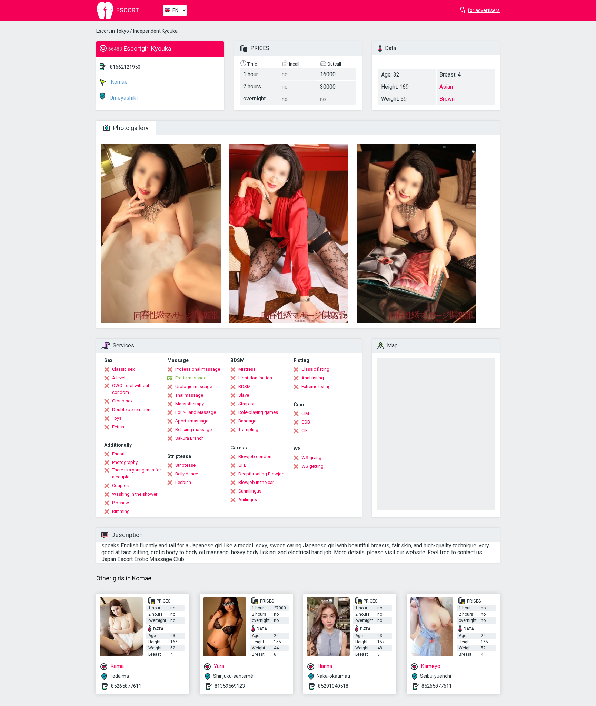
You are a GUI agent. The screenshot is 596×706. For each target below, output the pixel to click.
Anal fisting (312, 377)
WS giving (311, 457)
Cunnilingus (249, 491)
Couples (120, 485)
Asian (446, 86)
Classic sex (123, 369)
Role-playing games (258, 412)
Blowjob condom (255, 456)
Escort (118, 453)
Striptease (185, 465)
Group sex (122, 401)
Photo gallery (130, 127)
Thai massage (189, 395)
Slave (243, 395)
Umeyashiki (123, 98)
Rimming (121, 511)
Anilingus (247, 499)
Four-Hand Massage (195, 412)
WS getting (312, 466)
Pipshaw (120, 502)
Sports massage (191, 421)
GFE (242, 465)
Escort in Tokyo (112, 31)
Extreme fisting (316, 386)
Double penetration (131, 409)
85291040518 (333, 686)
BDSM (244, 386)
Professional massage (197, 369)
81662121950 (125, 67)
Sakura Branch (189, 438)
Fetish (118, 426)
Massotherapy (189, 403)
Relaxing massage (193, 429)
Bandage (247, 421)
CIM (305, 413)
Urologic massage (193, 386)
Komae (118, 82)
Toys (116, 418)
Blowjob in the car (256, 482)
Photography (125, 462)
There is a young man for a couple (136, 473)
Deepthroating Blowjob (261, 473)
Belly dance (186, 473)
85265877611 (126, 686)
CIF (304, 430)
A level (118, 377)
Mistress (247, 369)
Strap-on (247, 403)
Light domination (255, 377)
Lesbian (183, 482)
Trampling (248, 429)
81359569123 (230, 686)
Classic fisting (315, 369)
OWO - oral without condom (130, 389)
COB (305, 422)
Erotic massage (190, 377)
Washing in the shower (134, 494)
